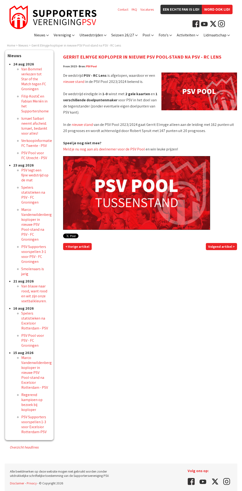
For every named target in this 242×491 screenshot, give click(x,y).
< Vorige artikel (77, 246)
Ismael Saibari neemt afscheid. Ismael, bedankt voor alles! (34, 126)
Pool (146, 35)
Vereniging (62, 35)
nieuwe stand (73, 81)
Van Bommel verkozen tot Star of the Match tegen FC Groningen (33, 79)
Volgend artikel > (221, 246)
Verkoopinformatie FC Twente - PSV (36, 143)
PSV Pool (91, 66)
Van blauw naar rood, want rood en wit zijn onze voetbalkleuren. (34, 293)
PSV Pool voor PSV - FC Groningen (32, 340)
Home (11, 45)
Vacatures (147, 9)
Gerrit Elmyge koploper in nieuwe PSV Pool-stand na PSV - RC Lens (76, 45)
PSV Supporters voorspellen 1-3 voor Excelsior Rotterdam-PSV (34, 424)
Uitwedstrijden (91, 35)
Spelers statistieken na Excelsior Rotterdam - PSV (34, 321)
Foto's (164, 35)
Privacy (32, 483)
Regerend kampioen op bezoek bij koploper (32, 402)
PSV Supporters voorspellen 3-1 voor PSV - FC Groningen (33, 254)
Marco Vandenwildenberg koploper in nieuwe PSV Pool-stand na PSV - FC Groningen (36, 224)
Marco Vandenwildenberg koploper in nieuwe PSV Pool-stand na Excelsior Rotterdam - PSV (36, 372)
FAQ (134, 9)
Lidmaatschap (214, 35)
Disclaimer (17, 483)
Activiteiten (186, 35)
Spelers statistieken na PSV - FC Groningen (33, 195)
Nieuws (39, 35)
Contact (123, 9)
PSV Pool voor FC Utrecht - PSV (34, 155)
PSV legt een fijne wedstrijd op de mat (34, 175)
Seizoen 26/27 (122, 35)
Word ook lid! (217, 9)
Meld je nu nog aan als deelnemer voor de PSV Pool (104, 149)
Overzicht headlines (24, 447)
